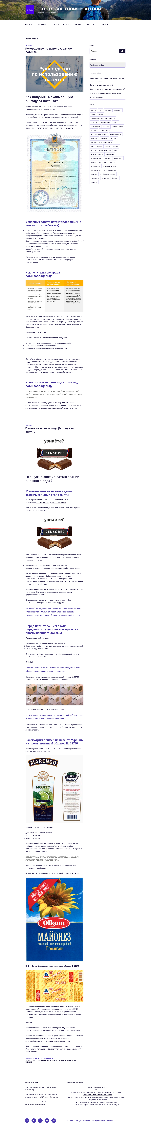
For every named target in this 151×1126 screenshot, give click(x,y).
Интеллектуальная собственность (103, 118)
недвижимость (96, 158)
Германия (117, 110)
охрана (93, 162)
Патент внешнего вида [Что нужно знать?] (49, 430)
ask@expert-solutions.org (49, 1097)
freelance (108, 110)
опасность (107, 158)
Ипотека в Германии (97, 97)
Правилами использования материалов (97, 1094)
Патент (115, 122)
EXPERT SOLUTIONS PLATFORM (69, 9)
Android (93, 110)
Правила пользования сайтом (97, 1087)
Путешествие (95, 126)
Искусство (94, 122)
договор (114, 138)
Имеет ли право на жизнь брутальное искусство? (107, 89)
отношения (118, 158)
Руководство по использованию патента (48, 50)
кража (116, 150)
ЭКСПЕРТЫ (91, 24)
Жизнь (100, 114)
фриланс (115, 178)
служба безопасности (107, 174)
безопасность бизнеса (99, 134)
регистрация (95, 166)
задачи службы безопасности (101, 142)
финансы (105, 178)
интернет (116, 146)
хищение (94, 182)
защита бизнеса (96, 146)
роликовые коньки (109, 166)
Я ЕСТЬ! (66, 24)
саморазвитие (96, 170)
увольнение (95, 178)
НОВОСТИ (104, 24)
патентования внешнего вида (68, 114)
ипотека (94, 150)
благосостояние (115, 134)
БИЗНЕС (28, 24)
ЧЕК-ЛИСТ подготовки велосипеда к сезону (105, 93)
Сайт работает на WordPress (102, 1120)
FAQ (96, 1090)
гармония (104, 138)
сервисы (94, 174)
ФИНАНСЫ (42, 24)
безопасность (105, 130)
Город (93, 114)
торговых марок (42, 502)
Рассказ (106, 126)
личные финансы (97, 154)
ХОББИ (78, 24)
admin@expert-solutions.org (35, 1104)
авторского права (58, 502)
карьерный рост (105, 150)
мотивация (110, 154)
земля (107, 146)
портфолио (103, 162)
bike (100, 110)
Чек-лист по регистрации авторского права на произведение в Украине (52, 1061)
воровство (94, 138)
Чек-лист (94, 130)
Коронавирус (105, 122)
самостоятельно (110, 170)
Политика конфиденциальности (78, 1120)
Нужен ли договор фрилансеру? (101, 85)
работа (112, 162)
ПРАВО (54, 24)
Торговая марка (117, 126)
